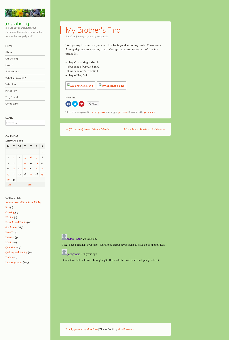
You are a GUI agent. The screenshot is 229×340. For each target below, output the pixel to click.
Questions (11, 247)
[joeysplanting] (25, 13)
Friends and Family (16, 222)
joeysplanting (17, 23)
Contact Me (12, 103)
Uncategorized (98, 111)
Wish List (10, 84)
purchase (122, 111)
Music (8, 242)
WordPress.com (126, 329)
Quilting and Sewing (16, 252)
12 (25, 163)
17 (14, 168)
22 (42, 168)
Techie (9, 257)
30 (8, 179)
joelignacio (102, 36)
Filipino (9, 217)
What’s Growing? (15, 78)
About (9, 52)
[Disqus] (115, 184)
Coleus (9, 65)
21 (36, 168)
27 (31, 174)
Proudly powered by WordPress (81, 329)
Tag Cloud (11, 97)
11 (19, 163)
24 (14, 174)
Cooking (10, 212)
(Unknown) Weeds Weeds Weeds (87, 129)
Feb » (30, 184)
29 (42, 174)
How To (9, 232)
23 (8, 174)
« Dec (8, 184)
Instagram (11, 90)
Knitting (9, 237)
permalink (149, 111)
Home (9, 45)
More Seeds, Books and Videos (144, 129)
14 (36, 163)
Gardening (11, 58)
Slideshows (12, 71)
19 (25, 168)
